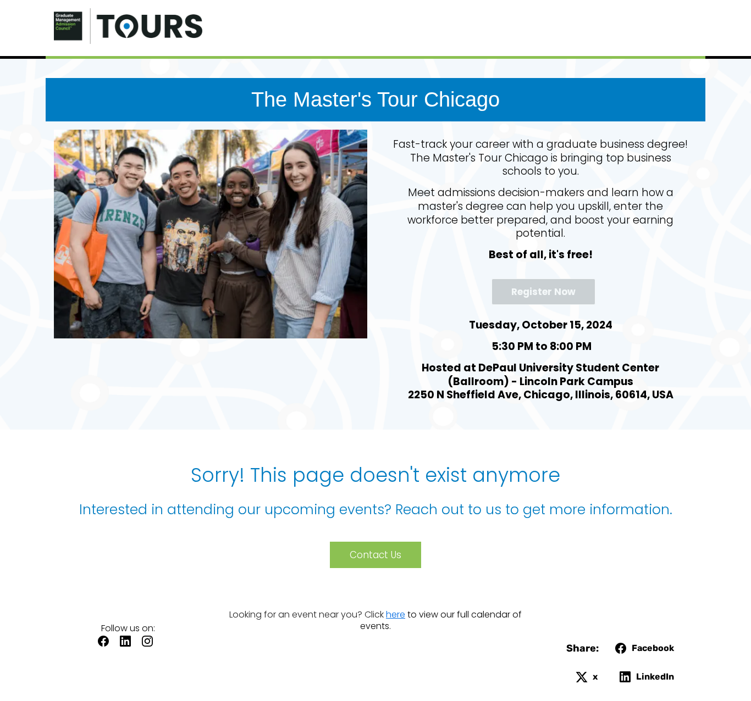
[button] (106, 644)
